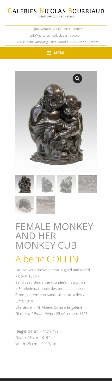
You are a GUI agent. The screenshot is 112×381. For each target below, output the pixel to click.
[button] (77, 78)
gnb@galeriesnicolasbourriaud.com (56, 35)
